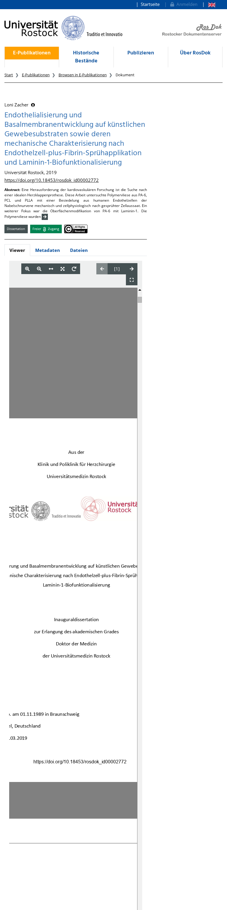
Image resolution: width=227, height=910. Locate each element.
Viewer (17, 250)
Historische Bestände (86, 57)
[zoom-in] (27, 268)
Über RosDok (195, 53)
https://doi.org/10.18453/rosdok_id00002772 (51, 180)
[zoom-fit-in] (62, 268)
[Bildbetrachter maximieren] (131, 279)
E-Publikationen (32, 53)
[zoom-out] (39, 268)
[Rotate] (74, 268)
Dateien (79, 250)
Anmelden (185, 4)
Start (8, 74)
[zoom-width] (51, 268)
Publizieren (140, 53)
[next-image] (131, 268)
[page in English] (209, 4)
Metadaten (47, 250)
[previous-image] (102, 268)
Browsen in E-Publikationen (83, 74)
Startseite (150, 4)
